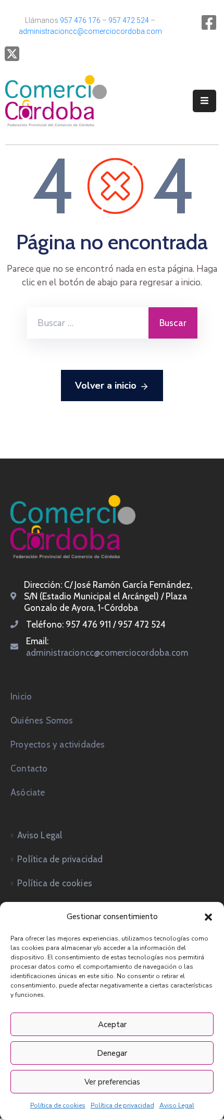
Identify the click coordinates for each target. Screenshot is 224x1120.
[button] (208, 916)
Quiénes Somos (41, 720)
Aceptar (112, 1024)
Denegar (112, 1053)
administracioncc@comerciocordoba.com (90, 31)
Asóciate (27, 792)
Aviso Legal (176, 1105)
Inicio (21, 696)
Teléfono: (46, 624)
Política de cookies (57, 1105)
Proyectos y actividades (57, 744)
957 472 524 (128, 20)
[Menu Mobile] (204, 101)
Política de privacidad (122, 1105)
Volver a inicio (105, 385)
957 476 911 (88, 624)
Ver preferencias (112, 1082)
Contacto (29, 768)
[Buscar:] (87, 323)
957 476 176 (80, 20)
